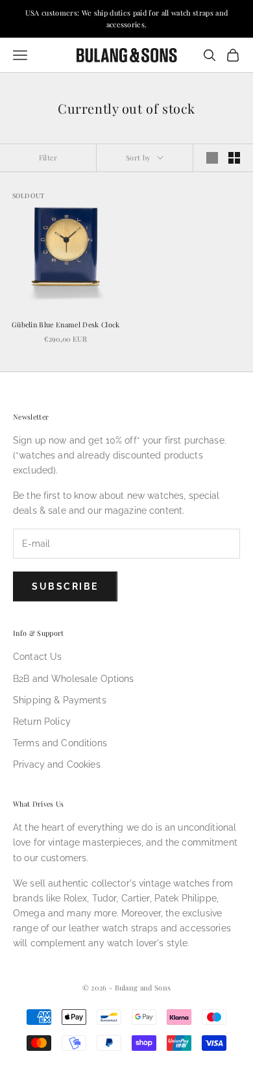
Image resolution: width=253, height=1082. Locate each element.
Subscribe (65, 586)
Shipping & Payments (59, 700)
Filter (48, 157)
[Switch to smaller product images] (234, 157)
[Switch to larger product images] (212, 157)
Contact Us (37, 656)
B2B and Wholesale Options (73, 678)
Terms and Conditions (60, 743)
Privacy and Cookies (57, 764)
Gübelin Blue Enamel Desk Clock (66, 324)
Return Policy (42, 721)
